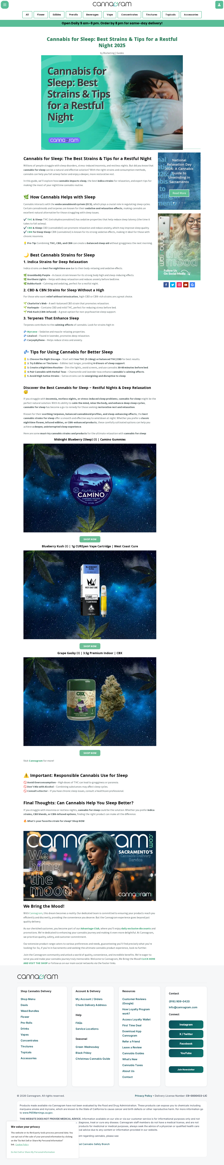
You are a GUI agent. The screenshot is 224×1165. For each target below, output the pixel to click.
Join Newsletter (186, 1069)
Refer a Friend (131, 1041)
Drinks (25, 1028)
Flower (41, 14)
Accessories (191, 14)
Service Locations (87, 1028)
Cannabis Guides (133, 1053)
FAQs (79, 1023)
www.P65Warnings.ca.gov (37, 1112)
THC (29, 219)
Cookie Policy (22, 1144)
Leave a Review (132, 1047)
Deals (24, 1005)
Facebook (186, 1043)
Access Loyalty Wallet (136, 1019)
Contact (127, 1077)
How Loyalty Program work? (136, 1011)
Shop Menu (28, 999)
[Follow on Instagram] (179, 284)
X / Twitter (186, 1034)
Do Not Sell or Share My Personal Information (33, 1152)
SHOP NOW (89, 539)
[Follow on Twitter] (172, 284)
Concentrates (129, 14)
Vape (110, 14)
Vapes (25, 1034)
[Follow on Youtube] (185, 284)
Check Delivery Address (91, 1005)
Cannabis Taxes (132, 1065)
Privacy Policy (143, 1095)
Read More (179, 193)
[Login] (219, 5)
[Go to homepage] (37, 976)
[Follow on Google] (192, 284)
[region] (43, 1139)
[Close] (76, 1123)
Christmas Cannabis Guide (93, 1058)
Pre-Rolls (26, 1022)
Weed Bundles (30, 1011)
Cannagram (35, 913)
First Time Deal (132, 1025)
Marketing (109, 53)
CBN (29, 231)
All (27, 14)
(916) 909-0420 (179, 1001)
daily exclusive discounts (136, 928)
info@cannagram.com (183, 1007)
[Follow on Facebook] (166, 284)
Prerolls (73, 14)
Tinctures (151, 14)
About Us (128, 1071)
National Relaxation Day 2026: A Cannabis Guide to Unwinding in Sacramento (179, 171)
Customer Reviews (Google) (134, 1001)
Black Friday (83, 1052)
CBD (29, 227)
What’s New (129, 1059)
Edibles (57, 14)
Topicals (170, 14)
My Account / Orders (89, 999)
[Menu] (5, 5)
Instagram (186, 1024)
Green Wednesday (87, 1046)
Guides (120, 53)
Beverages (92, 14)
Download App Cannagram (131, 1033)
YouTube (186, 1053)
